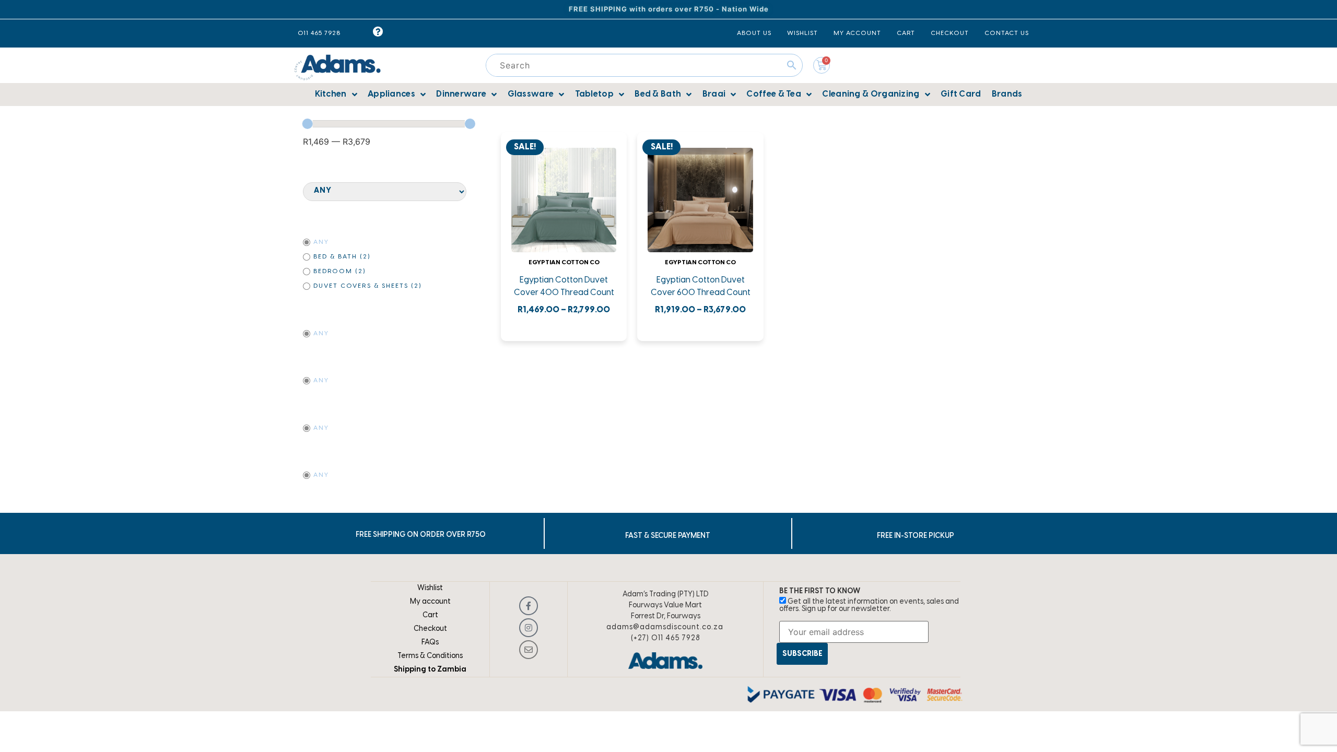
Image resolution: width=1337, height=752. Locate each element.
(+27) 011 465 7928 (665, 638)
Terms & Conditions (430, 656)
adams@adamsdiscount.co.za (664, 627)
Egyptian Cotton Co (564, 262)
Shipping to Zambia (430, 670)
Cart (430, 615)
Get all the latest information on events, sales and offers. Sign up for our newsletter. (869, 605)
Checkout (430, 629)
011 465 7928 (319, 33)
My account (430, 602)
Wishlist (430, 588)
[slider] (307, 124)
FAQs (430, 643)
